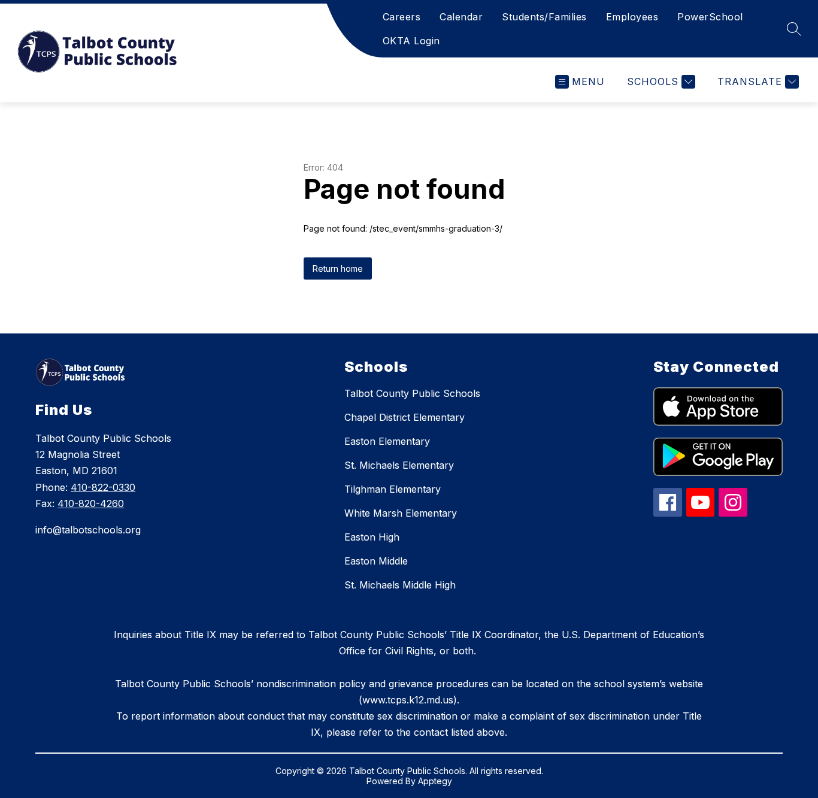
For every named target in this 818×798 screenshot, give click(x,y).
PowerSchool (710, 17)
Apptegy (435, 781)
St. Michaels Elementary (399, 465)
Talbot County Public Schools (412, 393)
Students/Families (544, 17)
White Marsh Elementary (400, 513)
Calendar (461, 17)
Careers (402, 17)
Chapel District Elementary (404, 417)
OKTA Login (411, 41)
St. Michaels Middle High (400, 585)
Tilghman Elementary (392, 489)
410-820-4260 (90, 503)
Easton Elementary (387, 441)
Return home (338, 268)
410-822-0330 (103, 487)
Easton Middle (376, 561)
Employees (632, 17)
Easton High (371, 537)
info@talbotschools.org (88, 530)
